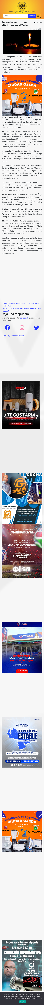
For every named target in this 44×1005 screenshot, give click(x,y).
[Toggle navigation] (38, 16)
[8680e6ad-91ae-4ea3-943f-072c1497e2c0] (22, 498)
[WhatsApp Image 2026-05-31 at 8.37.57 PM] (22, 550)
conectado (24, 318)
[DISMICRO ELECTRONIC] (22, 95)
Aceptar (22, 1002)
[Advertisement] (22, 279)
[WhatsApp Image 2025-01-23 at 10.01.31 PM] (21, 405)
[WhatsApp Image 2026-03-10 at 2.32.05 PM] (22, 742)
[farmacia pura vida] (22, 647)
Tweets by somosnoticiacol (13, 336)
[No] (41, 998)
